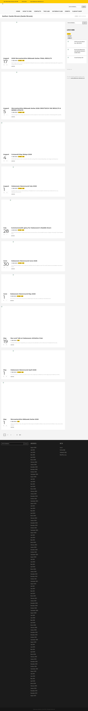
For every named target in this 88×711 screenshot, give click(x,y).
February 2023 (34, 545)
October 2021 (34, 579)
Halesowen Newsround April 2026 (23, 370)
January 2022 (34, 571)
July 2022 (33, 559)
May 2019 (33, 649)
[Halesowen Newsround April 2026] (33, 358)
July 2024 (33, 506)
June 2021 (33, 588)
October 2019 (34, 637)
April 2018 (33, 681)
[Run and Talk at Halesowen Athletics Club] (33, 320)
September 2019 (34, 639)
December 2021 (34, 574)
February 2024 (34, 518)
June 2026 (33, 452)
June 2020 (33, 618)
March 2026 (33, 459)
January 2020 (34, 630)
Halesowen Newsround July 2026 (24, 186)
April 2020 (33, 622)
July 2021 (33, 586)
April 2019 (33, 652)
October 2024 (34, 498)
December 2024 (34, 496)
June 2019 (33, 647)
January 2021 (33, 601)
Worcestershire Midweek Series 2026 (25, 419)
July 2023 (33, 535)
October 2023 (34, 528)
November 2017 (34, 693)
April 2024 (33, 513)
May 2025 (33, 484)
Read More (13, 66)
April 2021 (33, 593)
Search (83, 6)
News (23, 60)
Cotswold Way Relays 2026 (21, 154)
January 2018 (33, 688)
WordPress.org (63, 455)
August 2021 (33, 583)
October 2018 (34, 666)
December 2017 (34, 690)
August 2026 (33, 447)
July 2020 (33, 615)
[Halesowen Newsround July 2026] (33, 174)
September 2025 (34, 474)
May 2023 (33, 540)
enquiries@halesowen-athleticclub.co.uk (36, 1)
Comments (63, 452)
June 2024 (33, 508)
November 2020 (34, 605)
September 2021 (34, 581)
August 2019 (33, 642)
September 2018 (34, 669)
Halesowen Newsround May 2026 (22, 294)
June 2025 (33, 481)
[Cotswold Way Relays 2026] (33, 136)
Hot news (20, 60)
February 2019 (34, 656)
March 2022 (33, 569)
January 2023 (34, 547)
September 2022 (34, 554)
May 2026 (33, 455)
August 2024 (33, 503)
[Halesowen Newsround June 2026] (33, 249)
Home (76, 16)
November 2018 (34, 664)
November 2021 (34, 576)
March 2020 (33, 625)
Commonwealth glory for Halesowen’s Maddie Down (31, 228)
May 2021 (33, 591)
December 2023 (34, 523)
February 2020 (34, 627)
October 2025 (34, 472)
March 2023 (33, 542)
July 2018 (33, 673)
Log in (61, 447)
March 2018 (33, 683)
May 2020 (33, 620)
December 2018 (34, 661)
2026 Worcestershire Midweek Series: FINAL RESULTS (31, 58)
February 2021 (34, 598)
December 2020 (34, 603)
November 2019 (34, 635)
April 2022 (33, 566)
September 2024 (34, 501)
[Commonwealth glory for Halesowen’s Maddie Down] (33, 212)
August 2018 (33, 671)
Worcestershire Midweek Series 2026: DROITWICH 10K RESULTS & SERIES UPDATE (79, 51)
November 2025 (34, 469)
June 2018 (33, 676)
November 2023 (34, 525)
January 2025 (34, 494)
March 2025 (33, 489)
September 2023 (34, 530)
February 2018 (34, 686)
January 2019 (33, 659)
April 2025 (33, 486)
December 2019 (34, 632)
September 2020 (34, 610)
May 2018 (33, 678)
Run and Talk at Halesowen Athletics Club (27, 338)
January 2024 (34, 520)
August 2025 (33, 476)
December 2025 (34, 467)
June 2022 (33, 562)
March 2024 (33, 515)
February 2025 (34, 491)
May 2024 (33, 511)
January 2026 (34, 464)
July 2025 (33, 479)
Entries (62, 450)
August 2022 (33, 557)
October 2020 (34, 608)
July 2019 (33, 644)
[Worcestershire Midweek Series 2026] (33, 399)
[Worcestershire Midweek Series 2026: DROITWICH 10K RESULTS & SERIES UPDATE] (33, 88)
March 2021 (33, 596)
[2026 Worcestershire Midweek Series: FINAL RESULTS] (33, 38)
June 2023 (33, 537)
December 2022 (34, 549)
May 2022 (33, 564)
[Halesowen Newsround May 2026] (33, 282)
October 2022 (34, 552)
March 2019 (33, 654)
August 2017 (33, 695)
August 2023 (33, 532)
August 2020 (33, 613)
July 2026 (33, 450)
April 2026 (33, 457)
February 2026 (34, 462)
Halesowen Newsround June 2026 (24, 261)
